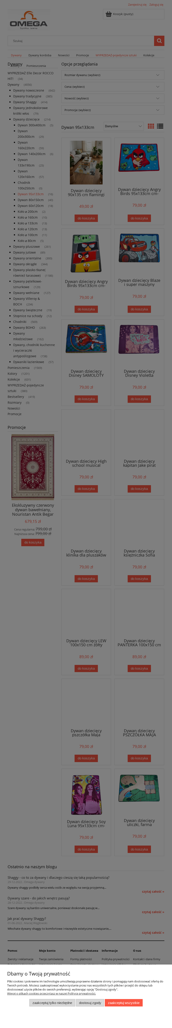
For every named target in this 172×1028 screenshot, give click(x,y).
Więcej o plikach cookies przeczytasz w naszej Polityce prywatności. (51, 993)
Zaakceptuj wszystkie (124, 1003)
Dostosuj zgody (90, 1003)
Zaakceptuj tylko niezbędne (52, 1003)
